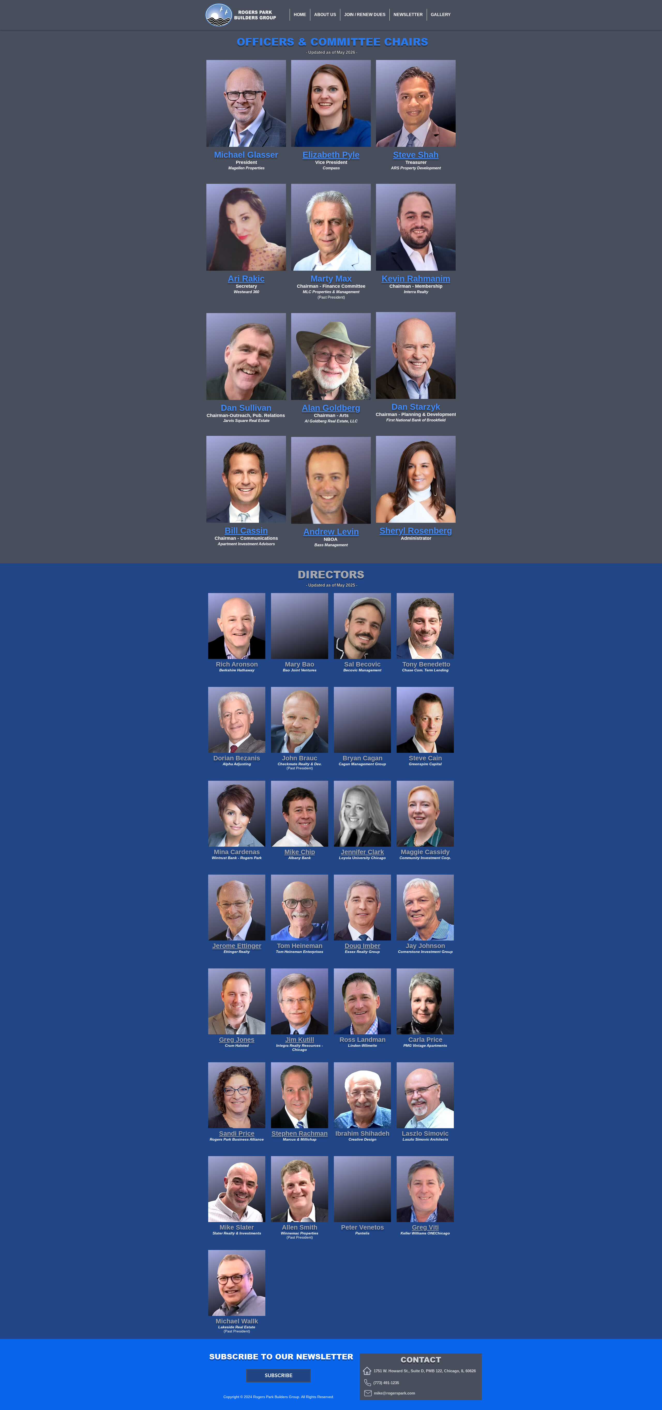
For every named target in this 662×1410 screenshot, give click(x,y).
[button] (325, 15)
